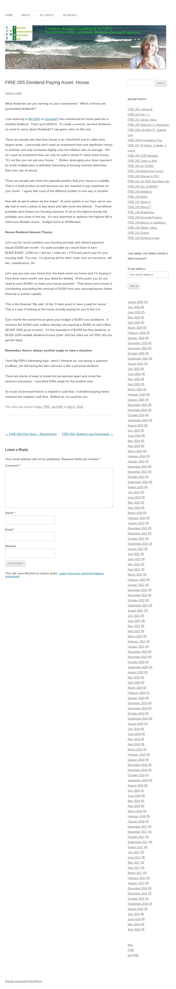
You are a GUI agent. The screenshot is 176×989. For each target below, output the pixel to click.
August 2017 (135, 847)
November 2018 (137, 770)
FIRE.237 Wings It (139, 202)
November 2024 (137, 410)
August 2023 (135, 487)
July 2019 (134, 729)
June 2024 (134, 435)
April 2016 (134, 929)
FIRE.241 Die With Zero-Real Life (148, 181)
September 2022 (138, 543)
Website (10, 546)
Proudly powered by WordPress (23, 981)
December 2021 (137, 590)
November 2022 (137, 533)
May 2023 (134, 502)
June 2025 (134, 374)
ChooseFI (51, 119)
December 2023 (137, 466)
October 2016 (136, 898)
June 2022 (134, 559)
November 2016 (137, 893)
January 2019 (136, 759)
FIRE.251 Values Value (142, 119)
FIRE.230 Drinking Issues (144, 238)
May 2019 (134, 739)
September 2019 (138, 718)
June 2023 (134, 497)
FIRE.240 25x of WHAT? (143, 186)
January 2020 (136, 698)
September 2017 (138, 842)
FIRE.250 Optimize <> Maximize (149, 124)
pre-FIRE (57, 406)
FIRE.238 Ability (138, 196)
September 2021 (138, 605)
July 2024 (134, 430)
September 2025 (138, 358)
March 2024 (135, 451)
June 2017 (134, 857)
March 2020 (135, 687)
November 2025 (137, 348)
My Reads (70, 15)
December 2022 (137, 528)
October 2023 (136, 477)
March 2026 (135, 327)
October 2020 (136, 662)
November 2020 (137, 657)
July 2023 (134, 492)
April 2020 (134, 682)
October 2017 (136, 837)
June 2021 (134, 621)
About (25, 15)
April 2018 (134, 806)
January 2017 (136, 883)
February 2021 (137, 641)
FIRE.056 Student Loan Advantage (87, 434)
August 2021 (135, 610)
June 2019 (134, 734)
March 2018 (135, 811)
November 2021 (137, 595)
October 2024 (136, 415)
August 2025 (135, 363)
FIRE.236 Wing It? (139, 207)
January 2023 (136, 523)
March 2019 (135, 749)
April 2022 (134, 569)
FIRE (46, 406)
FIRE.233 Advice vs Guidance (147, 222)
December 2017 (137, 826)
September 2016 (138, 903)
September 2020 (138, 667)
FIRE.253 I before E (140, 109)
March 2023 (135, 513)
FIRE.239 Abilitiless (140, 191)
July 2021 (134, 615)
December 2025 (137, 343)
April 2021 (134, 631)
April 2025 (134, 384)
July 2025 (134, 369)
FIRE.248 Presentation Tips (145, 140)
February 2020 (137, 693)
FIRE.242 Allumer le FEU (143, 176)
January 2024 (136, 461)
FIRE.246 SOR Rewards (143, 155)
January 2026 (136, 338)
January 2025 (136, 399)
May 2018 (134, 801)
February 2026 (137, 333)
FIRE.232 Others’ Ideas (143, 227)
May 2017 (134, 862)
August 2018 (135, 785)
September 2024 (138, 420)
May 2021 (134, 626)
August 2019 (135, 723)
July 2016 (134, 914)
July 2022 (134, 554)
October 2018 (136, 775)
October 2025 (136, 353)
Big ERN (34, 119)
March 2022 (135, 574)
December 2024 (137, 405)
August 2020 (135, 672)
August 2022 (135, 549)
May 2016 (134, 924)
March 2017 (135, 873)
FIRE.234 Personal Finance (145, 217)
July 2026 (134, 307)
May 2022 (134, 564)
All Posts (47, 15)
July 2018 (134, 790)
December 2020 (137, 651)
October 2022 (136, 538)
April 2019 (134, 744)
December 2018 (137, 765)
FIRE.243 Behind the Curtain (145, 171)
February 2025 (137, 394)
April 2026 (134, 322)
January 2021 (136, 646)
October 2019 (136, 713)
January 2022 (136, 585)
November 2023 (137, 471)
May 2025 (134, 379)
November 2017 (137, 831)
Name (10, 513)
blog (39, 406)
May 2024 (134, 441)
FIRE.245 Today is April (142, 160)
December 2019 (137, 703)
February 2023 (137, 518)
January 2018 (136, 821)
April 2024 (134, 446)
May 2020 (134, 677)
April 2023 (134, 507)
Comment (12, 465)
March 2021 (135, 636)
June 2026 (134, 312)
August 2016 (135, 909)
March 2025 (135, 389)
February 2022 (137, 579)
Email (10, 529)
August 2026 (135, 302)
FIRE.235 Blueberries (141, 212)
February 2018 (137, 816)
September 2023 (138, 482)
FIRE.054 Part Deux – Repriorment (31, 434)
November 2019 (137, 708)
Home (9, 15)
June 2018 (134, 795)
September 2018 (138, 780)
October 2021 (136, 600)
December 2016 (137, 888)
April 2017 (134, 867)
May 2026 (134, 317)
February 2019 (137, 754)
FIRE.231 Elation (138, 232)
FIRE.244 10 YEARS (141, 166)
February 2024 (137, 456)
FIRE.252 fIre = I (139, 114)
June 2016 (134, 919)
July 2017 (134, 852)
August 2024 (135, 425)
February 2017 (137, 878)
